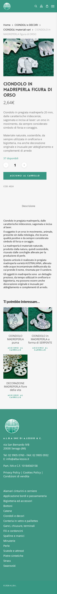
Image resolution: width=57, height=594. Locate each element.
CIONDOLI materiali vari (17, 29)
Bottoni (7, 506)
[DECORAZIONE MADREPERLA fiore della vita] (15, 367)
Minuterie (9, 541)
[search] (36, 6)
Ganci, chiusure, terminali (19, 526)
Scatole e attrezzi (13, 551)
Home (7, 25)
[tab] (28, 206)
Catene (7, 511)
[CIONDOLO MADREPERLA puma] (15, 319)
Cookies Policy (32, 472)
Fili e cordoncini (13, 531)
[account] (41, 6)
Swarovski (9, 565)
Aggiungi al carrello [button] (15, 349)
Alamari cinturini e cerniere (20, 491)
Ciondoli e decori (13, 516)
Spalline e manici (13, 536)
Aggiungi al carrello (25, 175)
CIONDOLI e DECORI (26, 25)
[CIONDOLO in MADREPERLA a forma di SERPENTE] (40, 319)
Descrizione (28, 206)
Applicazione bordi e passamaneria (25, 496)
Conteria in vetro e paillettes (20, 521)
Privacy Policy (11, 472)
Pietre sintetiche (13, 555)
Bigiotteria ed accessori (17, 501)
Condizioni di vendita (16, 476)
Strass (7, 560)
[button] (52, 6)
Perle (6, 546)
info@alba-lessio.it (17, 459)
